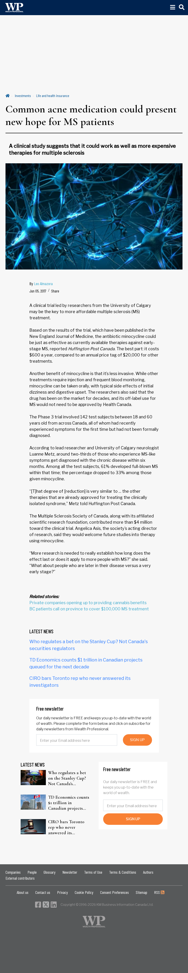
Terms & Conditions (122, 872)
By (41, 283)
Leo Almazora (43, 283)
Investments (23, 95)
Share (55, 290)
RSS (157, 892)
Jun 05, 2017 (37, 290)
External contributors (20, 878)
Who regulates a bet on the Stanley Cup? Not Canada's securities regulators (67, 778)
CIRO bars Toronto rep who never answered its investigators (66, 827)
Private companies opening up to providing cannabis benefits (88, 602)
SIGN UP (137, 740)
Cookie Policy (84, 892)
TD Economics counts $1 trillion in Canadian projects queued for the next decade (68, 803)
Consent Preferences (114, 892)
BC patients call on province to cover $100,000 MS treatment (89, 608)
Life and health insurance (52, 95)
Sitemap (141, 892)
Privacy (62, 892)
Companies (13, 872)
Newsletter (69, 872)
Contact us (42, 892)
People (32, 872)
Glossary (49, 872)
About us (22, 892)
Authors (148, 872)
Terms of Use (93, 872)
